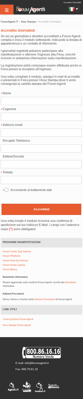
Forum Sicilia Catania (14, 265)
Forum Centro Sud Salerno (17, 251)
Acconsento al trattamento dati (31, 190)
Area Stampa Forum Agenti (17, 325)
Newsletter (70, 282)
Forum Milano (10, 269)
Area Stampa (28, 21)
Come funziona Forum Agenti (18, 319)
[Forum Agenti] (30, 12)
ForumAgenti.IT (9, 21)
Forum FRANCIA (11, 256)
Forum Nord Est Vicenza (15, 260)
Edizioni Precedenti (45, 299)
